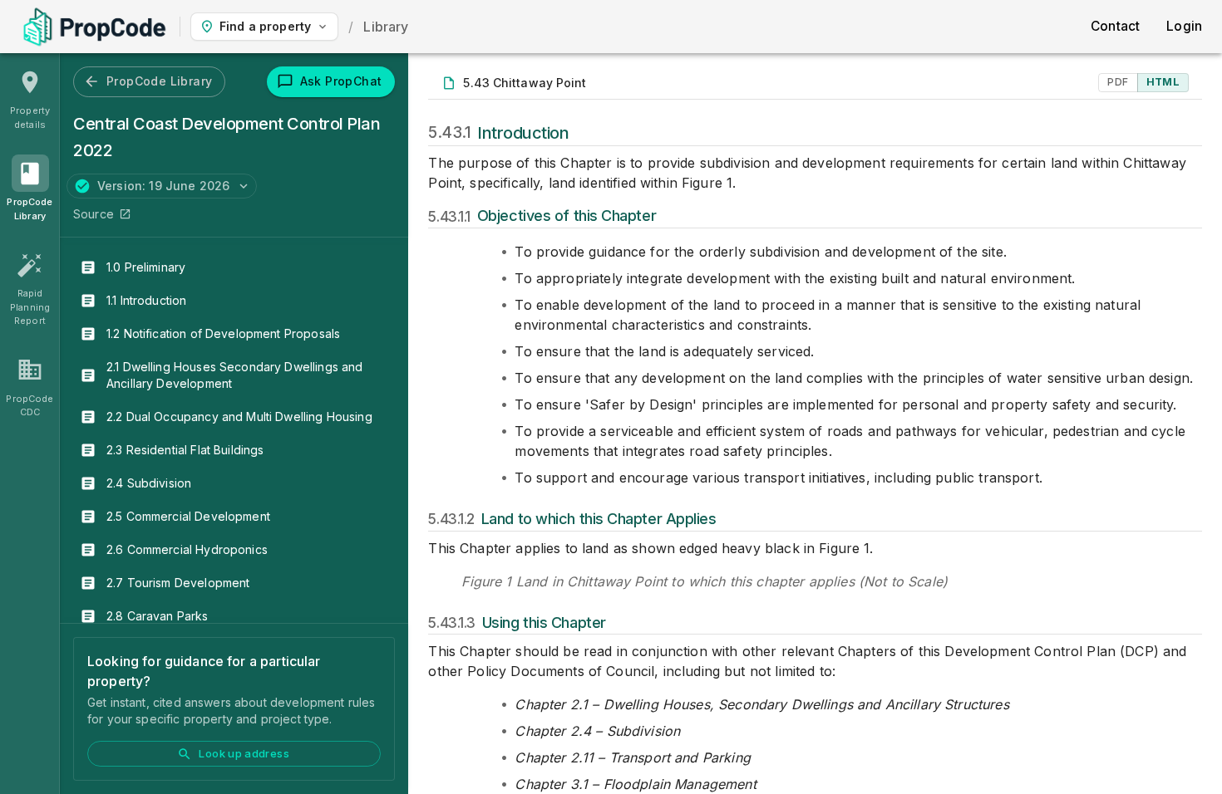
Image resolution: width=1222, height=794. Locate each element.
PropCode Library (159, 81)
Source (93, 214)
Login (1184, 26)
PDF (1117, 82)
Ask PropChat (341, 81)
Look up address (244, 753)
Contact (1115, 26)
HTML (1163, 82)
